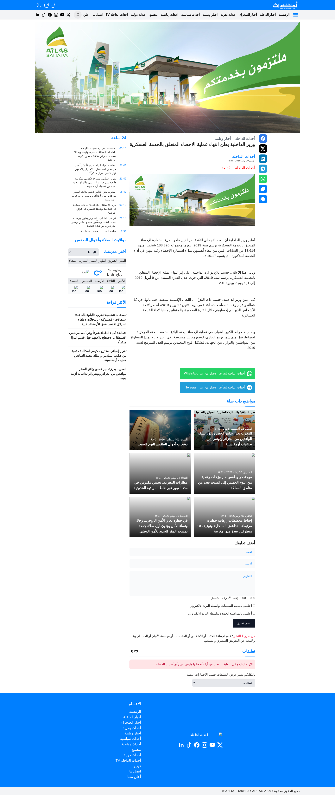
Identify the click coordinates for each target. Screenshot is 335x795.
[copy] (263, 189)
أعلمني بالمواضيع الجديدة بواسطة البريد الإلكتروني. (219, 613)
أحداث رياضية (169, 14)
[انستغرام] (56, 14)
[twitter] (263, 148)
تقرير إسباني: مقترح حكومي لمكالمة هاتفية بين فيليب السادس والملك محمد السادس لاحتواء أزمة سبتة (99, 355)
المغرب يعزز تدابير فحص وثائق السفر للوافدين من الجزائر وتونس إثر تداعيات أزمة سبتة (98, 373)
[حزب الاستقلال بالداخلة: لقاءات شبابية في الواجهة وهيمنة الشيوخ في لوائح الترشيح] (97, 209)
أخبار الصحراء (248, 14)
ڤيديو (137, 766)
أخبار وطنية (210, 14)
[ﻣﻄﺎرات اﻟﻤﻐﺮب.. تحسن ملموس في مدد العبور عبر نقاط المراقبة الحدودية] (160, 473)
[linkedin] (263, 158)
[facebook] (263, 138)
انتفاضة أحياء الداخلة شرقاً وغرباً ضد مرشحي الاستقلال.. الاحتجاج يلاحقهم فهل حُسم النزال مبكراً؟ (97, 337)
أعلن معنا (83, 14)
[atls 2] (192, 200)
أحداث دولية (138, 14)
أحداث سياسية (190, 14)
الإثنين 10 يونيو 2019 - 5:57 (242, 160)
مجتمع (153, 14)
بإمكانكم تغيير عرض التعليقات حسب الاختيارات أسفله (221, 674)
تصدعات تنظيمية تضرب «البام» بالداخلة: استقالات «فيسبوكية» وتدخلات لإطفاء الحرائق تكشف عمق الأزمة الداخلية (100, 319)
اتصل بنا (97, 14)
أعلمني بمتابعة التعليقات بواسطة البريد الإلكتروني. (220, 605)
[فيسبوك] (49, 14)
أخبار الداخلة (268, 14)
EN (47, 5)
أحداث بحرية (228, 14)
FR (53, 5)
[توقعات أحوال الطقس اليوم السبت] (160, 430)
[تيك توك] (43, 14)
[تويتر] (68, 14)
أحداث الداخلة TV (117, 14)
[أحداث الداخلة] (285, 5)
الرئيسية (284, 14)
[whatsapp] (263, 179)
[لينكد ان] (37, 14)
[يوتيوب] (62, 14)
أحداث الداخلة (245, 138)
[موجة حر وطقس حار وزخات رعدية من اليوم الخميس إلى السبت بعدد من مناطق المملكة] (224, 473)
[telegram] (263, 169)
